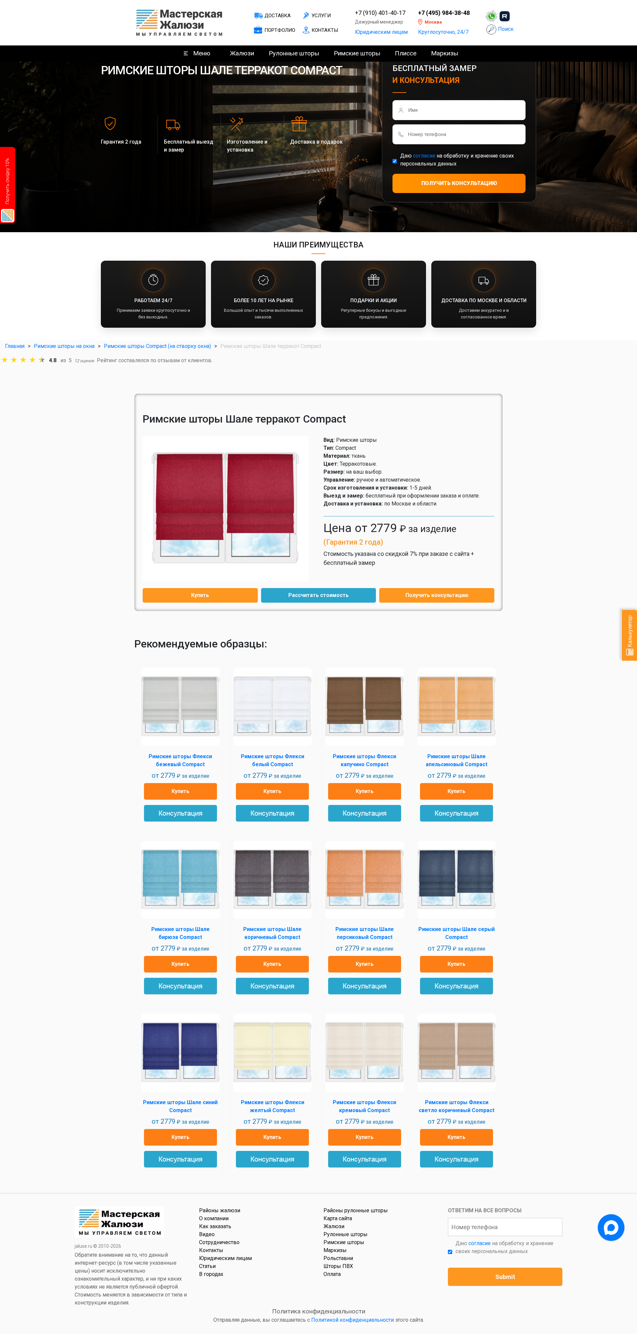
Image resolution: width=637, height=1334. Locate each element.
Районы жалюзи (219, 1210)
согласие (424, 156)
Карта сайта (337, 1218)
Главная (15, 346)
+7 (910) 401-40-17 (380, 13)
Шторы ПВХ (338, 1266)
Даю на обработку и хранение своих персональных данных (457, 160)
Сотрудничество (219, 1242)
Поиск (506, 29)
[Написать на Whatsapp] (491, 16)
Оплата (332, 1274)
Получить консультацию (436, 595)
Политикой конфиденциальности (352, 1320)
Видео (207, 1234)
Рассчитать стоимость (318, 595)
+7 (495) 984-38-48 (444, 13)
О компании (214, 1218)
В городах (211, 1274)
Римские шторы (357, 53)
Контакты (325, 30)
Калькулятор (630, 631)
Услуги (321, 16)
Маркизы (444, 53)
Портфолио (279, 30)
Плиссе (405, 53)
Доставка (277, 16)
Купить (200, 595)
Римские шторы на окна (64, 346)
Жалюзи (242, 53)
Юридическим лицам (381, 32)
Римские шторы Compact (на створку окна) (157, 346)
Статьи (207, 1266)
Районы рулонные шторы (355, 1210)
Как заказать (215, 1226)
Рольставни (338, 1258)
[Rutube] (504, 16)
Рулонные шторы (294, 53)
